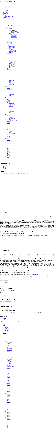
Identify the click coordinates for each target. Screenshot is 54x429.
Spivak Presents (13, 34)
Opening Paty (11, 91)
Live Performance (12, 118)
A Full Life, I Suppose (12, 50)
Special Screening (12, 133)
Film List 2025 (9, 342)
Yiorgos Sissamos (12, 84)
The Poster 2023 (9, 53)
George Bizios (11, 72)
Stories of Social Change (15, 32)
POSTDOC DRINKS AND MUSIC (12, 94)
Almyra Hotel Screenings (13, 120)
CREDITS (8, 99)
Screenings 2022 (9, 360)
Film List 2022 (9, 55)
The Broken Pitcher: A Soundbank (12, 52)
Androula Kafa (11, 83)
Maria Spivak (11, 82)
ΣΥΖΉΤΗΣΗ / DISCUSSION (11, 24)
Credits (6, 9)
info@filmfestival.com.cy (44, 235)
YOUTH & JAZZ (14, 37)
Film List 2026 (5, 12)
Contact (4, 18)
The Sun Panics (11, 92)
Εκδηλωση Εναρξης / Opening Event (12, 59)
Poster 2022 (9, 67)
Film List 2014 (9, 141)
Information (7, 7)
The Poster (8, 74)
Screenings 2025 (9, 343)
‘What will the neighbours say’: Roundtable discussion (12, 65)
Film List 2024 (9, 28)
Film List (8, 69)
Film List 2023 (9, 42)
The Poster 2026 (7, 10)
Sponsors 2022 (9, 361)
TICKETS (4, 11)
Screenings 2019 (9, 89)
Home (4, 3)
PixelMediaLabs (10, 322)
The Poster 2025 (9, 25)
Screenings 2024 (9, 350)
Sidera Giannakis (14, 35)
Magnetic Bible (11, 103)
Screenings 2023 (9, 43)
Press (7, 134)
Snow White (11, 106)
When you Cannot (14, 31)
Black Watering (13, 36)
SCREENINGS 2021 (10, 70)
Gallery (6, 6)
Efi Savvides (11, 112)
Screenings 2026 (5, 13)
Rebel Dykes (11, 62)
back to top (2, 277)
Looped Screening (12, 63)
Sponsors (4, 17)
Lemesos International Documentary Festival (7, 1)
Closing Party (11, 95)
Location (6, 8)
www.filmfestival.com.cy (25, 235)
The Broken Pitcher (12, 46)
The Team (6, 5)
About (8, 129)
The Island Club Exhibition (11, 81)
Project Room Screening (9, 16)
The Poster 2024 (9, 40)
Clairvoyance (11, 49)
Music (6, 15)
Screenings (8, 77)
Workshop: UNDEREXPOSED (12, 61)
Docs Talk (10, 117)
